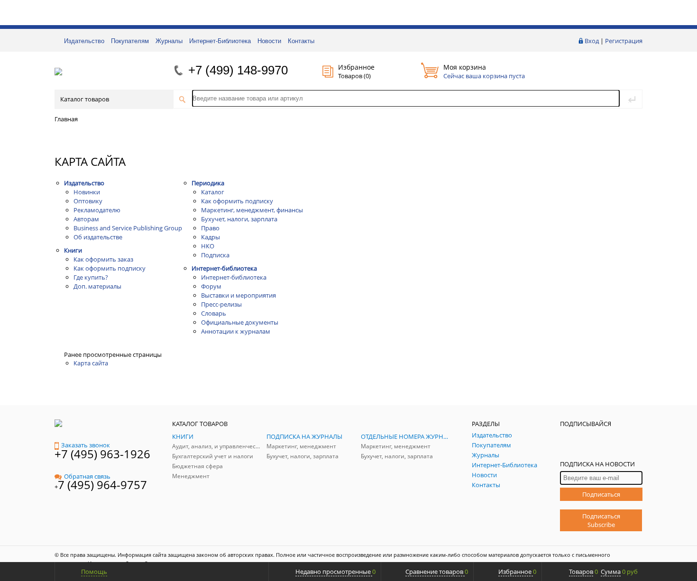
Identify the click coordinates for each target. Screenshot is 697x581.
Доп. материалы (97, 286)
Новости (269, 41)
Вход (592, 40)
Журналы (169, 41)
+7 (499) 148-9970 (238, 70)
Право (210, 228)
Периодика (208, 183)
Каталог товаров (84, 99)
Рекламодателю (96, 210)
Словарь (213, 313)
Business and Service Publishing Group (127, 228)
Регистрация (623, 40)
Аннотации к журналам (235, 331)
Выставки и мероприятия (238, 295)
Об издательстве (97, 237)
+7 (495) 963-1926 (102, 454)
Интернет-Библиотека (220, 41)
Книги (73, 250)
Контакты (301, 41)
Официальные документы (239, 322)
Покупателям (130, 41)
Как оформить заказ (103, 259)
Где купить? (90, 277)
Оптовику (87, 201)
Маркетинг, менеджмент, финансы (252, 210)
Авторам (86, 219)
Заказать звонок (85, 445)
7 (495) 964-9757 (102, 484)
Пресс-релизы (221, 304)
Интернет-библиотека (224, 268)
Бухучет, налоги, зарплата (239, 219)
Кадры (210, 237)
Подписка (215, 255)
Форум (211, 286)
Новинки (86, 192)
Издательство (84, 41)
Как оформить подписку (109, 268)
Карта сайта (90, 363)
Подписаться (601, 494)
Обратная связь (87, 476)
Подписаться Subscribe (601, 520)
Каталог (212, 192)
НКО (207, 246)
